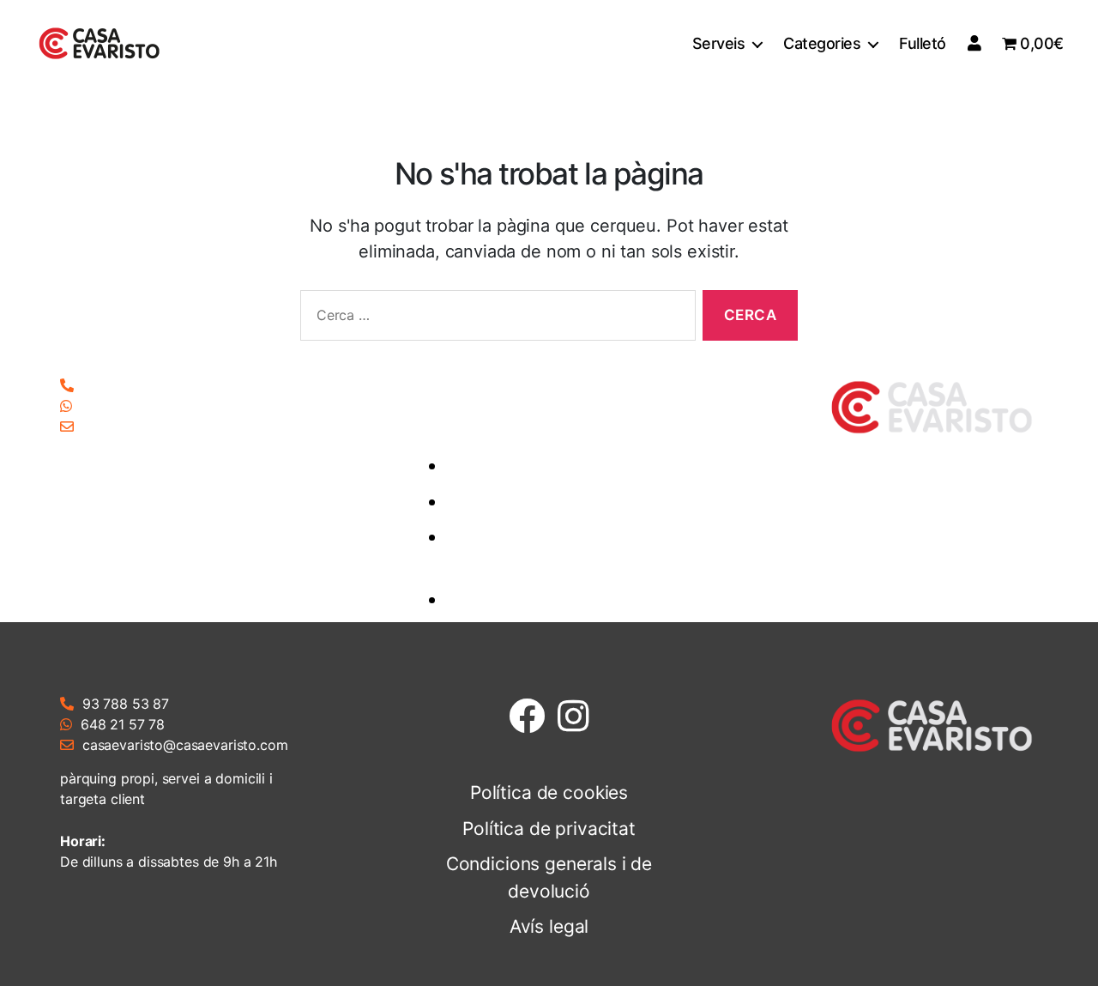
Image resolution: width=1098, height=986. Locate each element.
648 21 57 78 (123, 405)
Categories (821, 43)
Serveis (718, 43)
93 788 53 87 (125, 385)
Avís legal (562, 599)
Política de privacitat (562, 501)
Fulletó (922, 43)
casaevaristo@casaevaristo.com (185, 426)
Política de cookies (562, 465)
